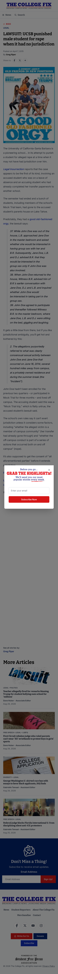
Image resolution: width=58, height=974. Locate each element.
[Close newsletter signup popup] (49, 469)
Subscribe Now (29, 499)
